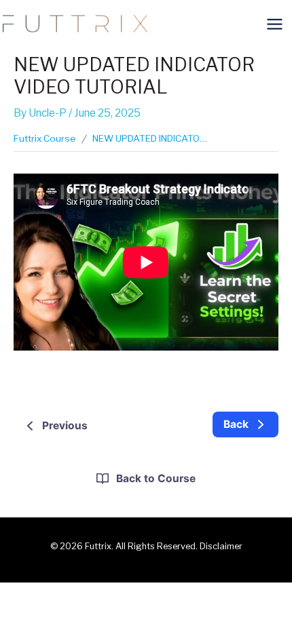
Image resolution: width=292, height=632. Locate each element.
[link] (245, 425)
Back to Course (156, 478)
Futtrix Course (45, 138)
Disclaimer (221, 546)
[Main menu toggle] (275, 24)
